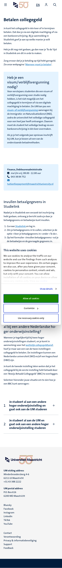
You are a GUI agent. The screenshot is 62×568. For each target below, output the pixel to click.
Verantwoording (12, 536)
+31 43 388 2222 (12, 481)
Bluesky (8, 505)
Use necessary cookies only (31, 318)
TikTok (7, 520)
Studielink (20, 226)
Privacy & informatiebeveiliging (20, 540)
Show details (46, 288)
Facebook (9, 508)
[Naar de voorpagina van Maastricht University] (20, 4)
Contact (8, 533)
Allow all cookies (31, 298)
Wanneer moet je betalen (38, 64)
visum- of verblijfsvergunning (22, 110)
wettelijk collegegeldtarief (39, 345)
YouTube (8, 523)
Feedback (8, 548)
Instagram (9, 512)
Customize (29, 308)
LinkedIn (8, 516)
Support (8, 544)
